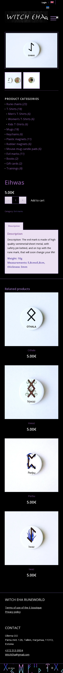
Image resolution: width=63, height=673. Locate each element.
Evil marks (12, 154)
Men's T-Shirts (17, 114)
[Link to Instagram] (52, 667)
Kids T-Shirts (16, 124)
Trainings (12, 168)
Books (10, 159)
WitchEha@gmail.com (17, 654)
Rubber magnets (17, 144)
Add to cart (37, 200)
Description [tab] (14, 226)
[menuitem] (52, 2)
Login (44, 2)
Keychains (12, 134)
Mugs (10, 129)
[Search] (46, 17)
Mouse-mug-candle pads (22, 149)
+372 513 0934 (14, 650)
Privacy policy (13, 611)
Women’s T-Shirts (19, 119)
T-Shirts (11, 109)
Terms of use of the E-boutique (23, 607)
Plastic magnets (16, 139)
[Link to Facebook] (47, 667)
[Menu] (53, 17)
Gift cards (12, 163)
